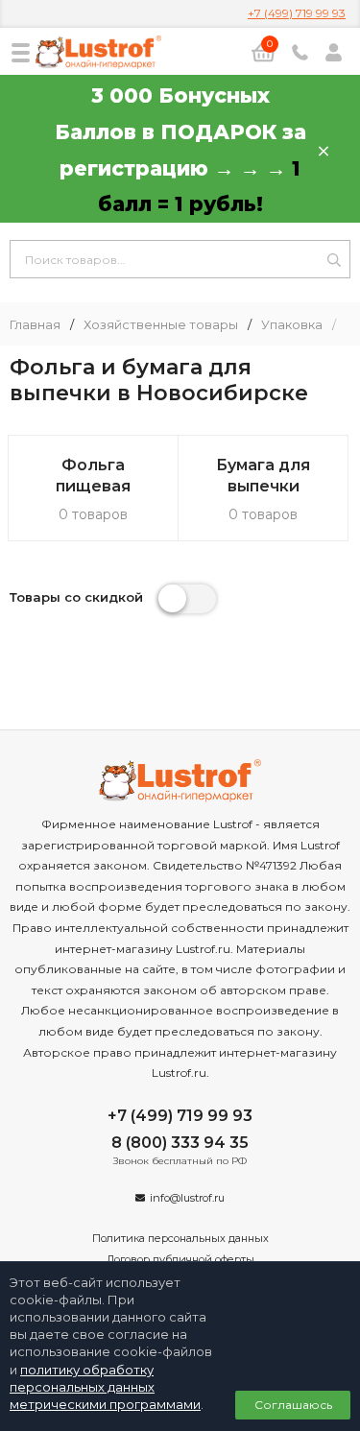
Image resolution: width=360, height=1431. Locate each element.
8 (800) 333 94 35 (180, 1142)
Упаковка (292, 325)
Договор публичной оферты (180, 1259)
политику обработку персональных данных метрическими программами (105, 1387)
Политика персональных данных (180, 1238)
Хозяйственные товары (161, 325)
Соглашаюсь (293, 1404)
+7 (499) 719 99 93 (297, 13)
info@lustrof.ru (187, 1197)
